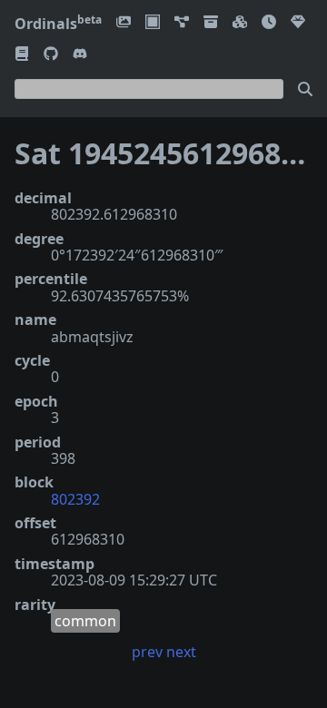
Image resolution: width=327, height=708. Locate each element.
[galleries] (210, 23)
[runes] (152, 23)
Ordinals (58, 23)
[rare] (298, 23)
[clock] (269, 23)
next (181, 652)
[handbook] (22, 55)
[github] (51, 55)
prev (147, 652)
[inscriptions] (123, 23)
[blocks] (240, 23)
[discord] (80, 55)
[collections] (181, 23)
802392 (75, 499)
